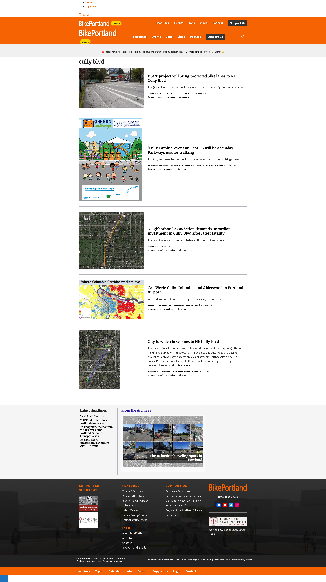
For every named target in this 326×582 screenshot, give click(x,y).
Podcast (218, 23)
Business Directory (133, 496)
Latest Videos (130, 510)
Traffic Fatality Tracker (135, 520)
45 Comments (186, 309)
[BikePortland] (98, 33)
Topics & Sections (132, 491)
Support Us (237, 23)
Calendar (115, 571)
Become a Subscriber (178, 491)
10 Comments (186, 169)
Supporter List (174, 515)
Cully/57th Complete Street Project (175, 93)
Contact (93, 6)
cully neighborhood (200, 165)
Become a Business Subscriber (183, 496)
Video (203, 23)
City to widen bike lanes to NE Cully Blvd (183, 341)
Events (178, 23)
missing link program (188, 371)
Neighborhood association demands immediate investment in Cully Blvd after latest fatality (190, 231)
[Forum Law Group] (88, 526)
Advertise (127, 538)
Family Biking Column (135, 515)
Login (92, 2)
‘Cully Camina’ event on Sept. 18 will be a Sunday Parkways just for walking (190, 150)
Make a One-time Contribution (183, 501)
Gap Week (162, 305)
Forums (142, 571)
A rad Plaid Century (92, 416)
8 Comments (187, 97)
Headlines (162, 23)
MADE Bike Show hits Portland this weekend (94, 422)
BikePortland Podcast (135, 501)
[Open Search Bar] (84, 14)
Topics (99, 571)
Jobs (191, 23)
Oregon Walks (218, 165)
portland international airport (183, 305)
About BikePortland (134, 533)
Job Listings (129, 505)
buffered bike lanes (157, 371)
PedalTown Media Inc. (177, 560)
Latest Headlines (93, 410)
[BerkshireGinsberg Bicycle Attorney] (88, 510)
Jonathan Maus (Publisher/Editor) (162, 97)
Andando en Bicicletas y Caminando (164, 165)
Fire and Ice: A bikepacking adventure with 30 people (94, 442)
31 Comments (187, 375)
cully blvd (153, 93)
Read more (184, 365)
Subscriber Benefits (177, 505)
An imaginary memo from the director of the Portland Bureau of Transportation (96, 431)
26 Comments (187, 250)
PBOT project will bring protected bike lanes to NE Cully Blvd (192, 78)
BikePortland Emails (134, 547)
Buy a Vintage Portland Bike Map (184, 510)
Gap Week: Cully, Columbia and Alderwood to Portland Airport (195, 290)
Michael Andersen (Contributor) (162, 169)
